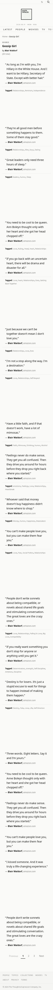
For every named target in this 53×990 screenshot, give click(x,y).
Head (26, 248)
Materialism (41, 521)
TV (43, 29)
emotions (17, 486)
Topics (15, 975)
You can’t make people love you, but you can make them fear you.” (27, 535)
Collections (27, 975)
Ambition (9, 672)
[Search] (48, 2)
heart (32, 248)
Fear (20, 553)
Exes (37, 280)
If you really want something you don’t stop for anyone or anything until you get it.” (27, 651)
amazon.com (29, 82)
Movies (34, 29)
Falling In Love (36, 633)
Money (16, 521)
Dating (37, 149)
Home (4, 36)
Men (27, 149)
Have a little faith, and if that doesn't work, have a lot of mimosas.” (24, 428)
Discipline (17, 672)
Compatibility (15, 637)
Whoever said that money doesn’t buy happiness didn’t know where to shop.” (24, 504)
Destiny (16, 708)
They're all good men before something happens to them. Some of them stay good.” (25, 132)
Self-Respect (35, 378)
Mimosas (22, 445)
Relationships (18, 90)
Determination (19, 668)
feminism (28, 90)
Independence (39, 90)
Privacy (15, 980)
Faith (15, 445)
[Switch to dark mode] (42, 2)
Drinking (30, 445)
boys (32, 149)
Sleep (29, 177)
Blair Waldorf (11, 50)
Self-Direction (39, 708)
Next (41, 955)
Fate (22, 708)
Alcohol (44, 445)
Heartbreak (9, 489)
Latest (7, 29)
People (20, 29)
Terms (24, 980)
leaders (16, 177)
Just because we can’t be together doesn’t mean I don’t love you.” (25, 333)
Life (31, 708)
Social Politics (28, 553)
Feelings (25, 486)
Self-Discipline (39, 668)
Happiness (30, 521)
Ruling (20, 248)
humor (23, 177)
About (6, 980)
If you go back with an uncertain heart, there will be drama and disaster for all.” (27, 263)
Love (15, 248)
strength (29, 668)
